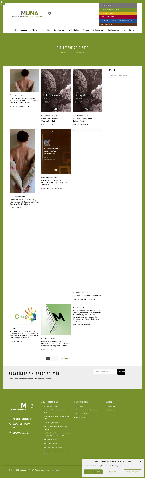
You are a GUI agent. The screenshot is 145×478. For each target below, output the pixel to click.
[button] (141, 461)
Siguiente (64, 358)
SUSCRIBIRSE (121, 372)
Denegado (113, 472)
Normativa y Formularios (52, 423)
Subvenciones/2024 (21, 432)
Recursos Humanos (50, 439)
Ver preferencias (132, 472)
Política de (82, 414)
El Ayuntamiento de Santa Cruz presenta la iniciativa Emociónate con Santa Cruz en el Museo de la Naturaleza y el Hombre (24, 334)
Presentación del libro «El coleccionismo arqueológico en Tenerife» (54, 182)
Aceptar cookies (93, 472)
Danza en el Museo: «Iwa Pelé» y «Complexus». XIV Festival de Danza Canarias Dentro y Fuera (24, 100)
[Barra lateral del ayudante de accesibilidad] (2, 2)
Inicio (63, 53)
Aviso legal (79, 406)
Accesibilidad (80, 418)
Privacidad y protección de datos (87, 410)
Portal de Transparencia (22, 418)
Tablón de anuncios (50, 443)
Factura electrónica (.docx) (53, 447)
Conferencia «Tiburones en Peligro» (87, 295)
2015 (70, 53)
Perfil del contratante (51, 406)
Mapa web (112, 410)
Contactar (111, 406)
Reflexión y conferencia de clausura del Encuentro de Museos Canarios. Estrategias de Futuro (55, 343)
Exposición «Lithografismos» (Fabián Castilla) (52, 120)
